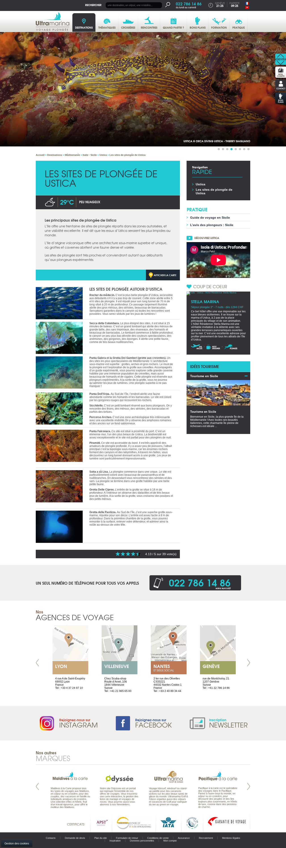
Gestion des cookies (16, 843)
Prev (37, 662)
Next (248, 662)
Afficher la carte (165, 275)
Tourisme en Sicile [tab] (204, 376)
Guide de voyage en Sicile (210, 217)
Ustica (200, 184)
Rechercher (93, 5)
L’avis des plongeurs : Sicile (211, 225)
